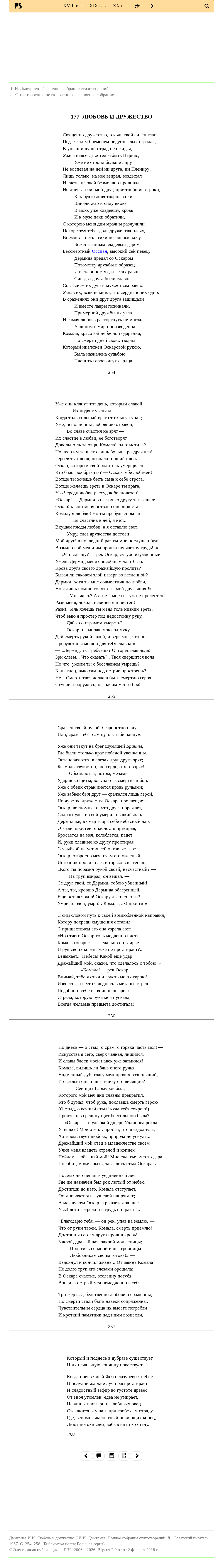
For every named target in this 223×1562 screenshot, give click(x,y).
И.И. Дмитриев (25, 88)
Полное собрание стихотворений (78, 88)
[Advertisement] (111, 47)
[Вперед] (136, 1456)
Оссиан (99, 251)
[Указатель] (124, 1456)
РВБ (18, 5)
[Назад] (86, 1456)
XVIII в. (72, 5)
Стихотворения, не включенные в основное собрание (64, 94)
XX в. (119, 5)
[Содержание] (111, 1456)
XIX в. (97, 5)
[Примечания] (99, 1456)
